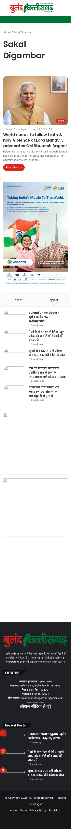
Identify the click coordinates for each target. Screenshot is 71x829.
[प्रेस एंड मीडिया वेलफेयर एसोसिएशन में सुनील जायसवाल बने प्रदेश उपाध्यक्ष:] (15, 373)
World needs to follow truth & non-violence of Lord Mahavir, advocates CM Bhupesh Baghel (35, 140)
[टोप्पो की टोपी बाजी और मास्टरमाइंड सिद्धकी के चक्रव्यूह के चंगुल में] (15, 392)
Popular (53, 300)
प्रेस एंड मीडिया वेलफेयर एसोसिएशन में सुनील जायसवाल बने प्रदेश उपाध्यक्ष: (47, 372)
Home (7, 32)
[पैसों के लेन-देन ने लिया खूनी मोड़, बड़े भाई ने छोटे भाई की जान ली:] (15, 337)
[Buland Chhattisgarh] (32, 8)
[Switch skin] (59, 9)
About (23, 810)
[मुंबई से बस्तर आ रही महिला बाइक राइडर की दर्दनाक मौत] (15, 356)
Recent (17, 300)
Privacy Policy (38, 810)
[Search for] (66, 9)
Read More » (14, 167)
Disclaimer (55, 810)
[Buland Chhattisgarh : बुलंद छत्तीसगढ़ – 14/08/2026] (15, 318)
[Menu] (5, 9)
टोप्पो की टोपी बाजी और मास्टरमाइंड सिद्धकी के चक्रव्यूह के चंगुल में (44, 391)
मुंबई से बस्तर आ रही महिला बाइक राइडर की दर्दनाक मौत (47, 353)
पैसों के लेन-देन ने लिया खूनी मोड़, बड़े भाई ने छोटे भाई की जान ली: (47, 336)
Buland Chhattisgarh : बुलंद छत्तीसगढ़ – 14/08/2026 (45, 317)
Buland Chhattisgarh (17, 129)
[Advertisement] (35, 580)
